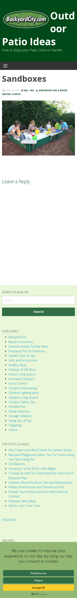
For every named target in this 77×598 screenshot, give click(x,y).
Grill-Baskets (17, 464)
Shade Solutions (19, 411)
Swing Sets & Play (20, 421)
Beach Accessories (21, 342)
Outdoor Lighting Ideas (24, 393)
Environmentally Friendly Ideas (28, 346)
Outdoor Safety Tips (22, 402)
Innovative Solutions (22, 379)
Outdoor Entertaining (23, 388)
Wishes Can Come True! (24, 506)
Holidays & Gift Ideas (22, 370)
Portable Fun (17, 407)
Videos (13, 430)
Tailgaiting (15, 425)
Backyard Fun (17, 337)
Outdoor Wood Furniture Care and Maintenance (40, 482)
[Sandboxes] (38, 128)
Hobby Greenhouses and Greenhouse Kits (36, 487)
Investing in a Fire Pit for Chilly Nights (32, 469)
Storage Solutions (20, 416)
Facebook (9, 520)
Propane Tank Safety (22, 501)
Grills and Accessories (23, 360)
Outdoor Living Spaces (23, 397)
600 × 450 (29, 90)
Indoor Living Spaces (22, 374)
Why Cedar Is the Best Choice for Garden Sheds (40, 450)
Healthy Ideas (17, 365)
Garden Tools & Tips (22, 356)
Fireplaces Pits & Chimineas (27, 351)
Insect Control (18, 383)
